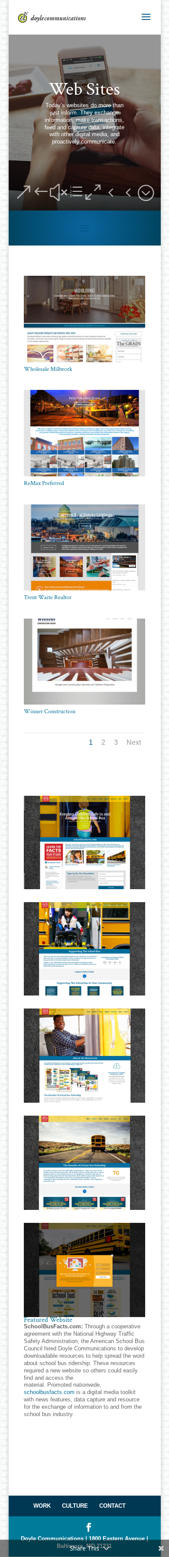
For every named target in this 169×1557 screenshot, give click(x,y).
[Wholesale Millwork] (85, 362)
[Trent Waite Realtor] (85, 590)
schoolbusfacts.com (49, 1392)
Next (134, 742)
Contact (112, 1506)
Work (42, 1506)
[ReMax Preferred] (85, 476)
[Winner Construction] (85, 704)
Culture (75, 1506)
